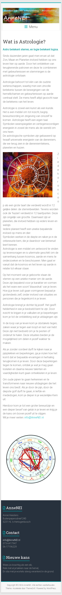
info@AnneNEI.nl (34, 417)
